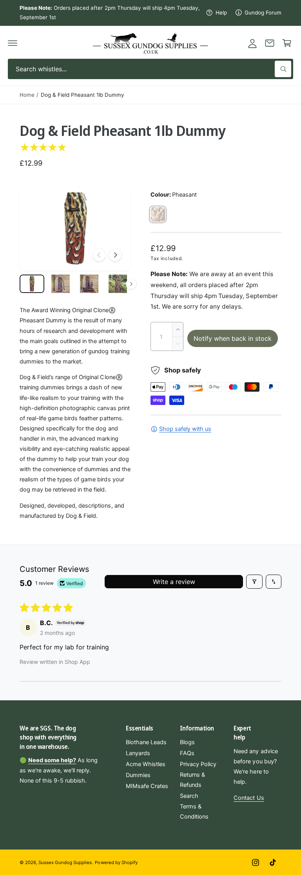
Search (189, 795)
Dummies (138, 775)
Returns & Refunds (192, 779)
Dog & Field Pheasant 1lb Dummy (82, 95)
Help (221, 12)
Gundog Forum (263, 12)
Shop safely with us (185, 428)
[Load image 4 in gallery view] (117, 284)
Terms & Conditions (194, 811)
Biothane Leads (146, 742)
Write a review (174, 582)
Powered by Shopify (116, 862)
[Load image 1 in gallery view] (32, 284)
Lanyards (138, 753)
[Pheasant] (157, 214)
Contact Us (249, 797)
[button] (12, 43)
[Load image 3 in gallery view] (89, 284)
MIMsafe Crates (147, 786)
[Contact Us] (269, 43)
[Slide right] (115, 255)
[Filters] (254, 582)
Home (27, 95)
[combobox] (150, 69)
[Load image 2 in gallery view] (60, 284)
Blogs (187, 742)
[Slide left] (99, 255)
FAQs (187, 753)
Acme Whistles (145, 764)
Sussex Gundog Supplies (65, 862)
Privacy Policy (198, 764)
